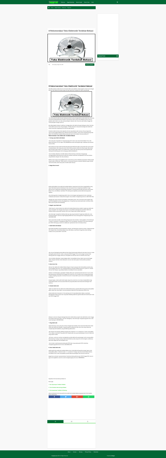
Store (92, 2)
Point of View (86, 2)
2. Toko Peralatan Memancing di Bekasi (57, 387)
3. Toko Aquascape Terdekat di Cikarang (58, 390)
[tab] (55, 421)
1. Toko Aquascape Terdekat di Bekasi (57, 384)
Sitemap (80, 451)
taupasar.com (55, 455)
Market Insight (79, 2)
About (69, 451)
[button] (117, 2)
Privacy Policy (88, 451)
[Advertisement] (71, 19)
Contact (74, 451)
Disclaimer (96, 451)
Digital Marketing (70, 2)
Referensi (63, 2)
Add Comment (90, 64)
